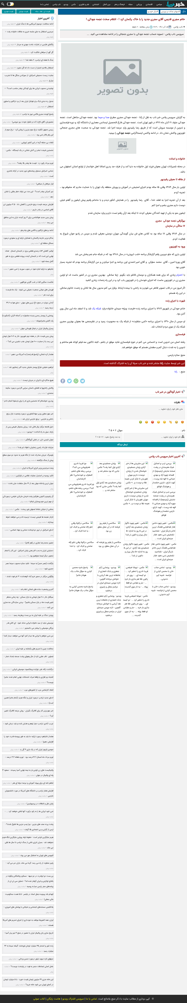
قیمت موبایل (23, 11)
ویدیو (66, 4)
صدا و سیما (103, 117)
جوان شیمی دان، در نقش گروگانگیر (39, 439)
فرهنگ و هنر (119, 4)
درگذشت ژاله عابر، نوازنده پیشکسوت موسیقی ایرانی (32, 669)
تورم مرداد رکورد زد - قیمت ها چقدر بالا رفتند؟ (35, 163)
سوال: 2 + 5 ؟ (115, 430)
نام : (183, 430)
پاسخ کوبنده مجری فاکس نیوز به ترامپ (37, 114)
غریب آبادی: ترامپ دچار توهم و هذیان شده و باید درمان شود (29, 723)
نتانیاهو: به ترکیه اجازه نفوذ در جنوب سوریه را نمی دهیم (31, 269)
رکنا (175, 371)
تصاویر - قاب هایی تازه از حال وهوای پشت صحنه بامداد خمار (29, 656)
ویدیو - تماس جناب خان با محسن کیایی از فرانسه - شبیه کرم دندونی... (163, 590)
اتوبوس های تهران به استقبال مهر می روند (36, 855)
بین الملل (106, 4)
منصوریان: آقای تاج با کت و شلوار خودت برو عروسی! (32, 121)
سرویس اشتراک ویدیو (73, 999)
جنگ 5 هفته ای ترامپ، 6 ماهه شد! (39, 60)
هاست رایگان (53, 999)
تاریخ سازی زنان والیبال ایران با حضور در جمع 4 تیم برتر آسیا (29, 933)
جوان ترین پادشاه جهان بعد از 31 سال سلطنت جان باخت (30, 483)
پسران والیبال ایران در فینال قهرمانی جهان (36, 328)
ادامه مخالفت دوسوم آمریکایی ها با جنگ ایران (34, 23)
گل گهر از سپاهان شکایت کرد (42, 52)
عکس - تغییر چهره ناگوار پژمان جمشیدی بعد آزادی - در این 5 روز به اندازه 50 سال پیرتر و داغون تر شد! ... (136, 549)
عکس (73, 4)
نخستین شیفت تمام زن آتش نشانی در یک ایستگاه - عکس (29, 150)
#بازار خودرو (153, 11)
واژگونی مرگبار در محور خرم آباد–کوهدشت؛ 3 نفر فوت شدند (30, 576)
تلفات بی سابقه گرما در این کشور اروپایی (37, 142)
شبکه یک (96, 309)
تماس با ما (44, 4)
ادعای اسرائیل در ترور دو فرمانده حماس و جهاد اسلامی (31, 529)
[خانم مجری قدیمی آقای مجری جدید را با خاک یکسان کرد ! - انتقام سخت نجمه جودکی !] (122, 77)
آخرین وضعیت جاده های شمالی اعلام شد (36, 589)
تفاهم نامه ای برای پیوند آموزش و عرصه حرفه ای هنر (32, 783)
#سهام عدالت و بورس (170, 11)
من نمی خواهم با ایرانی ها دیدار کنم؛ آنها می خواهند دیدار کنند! (28, 635)
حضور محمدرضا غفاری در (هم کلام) (39, 542)
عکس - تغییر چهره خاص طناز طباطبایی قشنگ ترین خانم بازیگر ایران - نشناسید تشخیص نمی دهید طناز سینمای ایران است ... (163, 551)
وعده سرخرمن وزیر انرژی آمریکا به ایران (37, 468)
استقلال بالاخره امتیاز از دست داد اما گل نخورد (35, 67)
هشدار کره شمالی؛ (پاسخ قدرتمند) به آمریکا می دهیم (32, 354)
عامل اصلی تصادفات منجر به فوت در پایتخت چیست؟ (32, 966)
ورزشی (139, 4)
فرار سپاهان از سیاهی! (44, 183)
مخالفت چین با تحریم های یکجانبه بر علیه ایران (34, 648)
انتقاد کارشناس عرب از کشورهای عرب (38, 690)
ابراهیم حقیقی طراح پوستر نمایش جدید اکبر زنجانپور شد (31, 367)
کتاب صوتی (39, 999)
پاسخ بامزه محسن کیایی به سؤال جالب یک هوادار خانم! (81, 588)
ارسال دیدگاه (122, 444)
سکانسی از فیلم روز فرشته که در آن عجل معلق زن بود (109, 544)
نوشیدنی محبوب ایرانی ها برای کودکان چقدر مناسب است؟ (30, 88)
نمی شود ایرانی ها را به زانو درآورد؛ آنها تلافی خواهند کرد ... (29, 811)
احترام (179, 275)
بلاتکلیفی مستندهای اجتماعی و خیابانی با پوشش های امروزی (29, 907)
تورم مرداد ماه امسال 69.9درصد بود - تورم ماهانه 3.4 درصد (30, 757)
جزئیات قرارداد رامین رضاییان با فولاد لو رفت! (35, 447)
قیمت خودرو (8, 11)
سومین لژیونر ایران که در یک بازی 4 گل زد (36, 749)
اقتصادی (149, 4)
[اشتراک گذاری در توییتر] (69, 383)
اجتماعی (95, 4)
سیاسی (159, 4)
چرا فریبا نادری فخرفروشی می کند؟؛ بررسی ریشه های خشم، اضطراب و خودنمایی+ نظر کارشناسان (81, 490)
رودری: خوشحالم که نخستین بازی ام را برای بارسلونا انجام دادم (28, 400)
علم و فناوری (84, 4)
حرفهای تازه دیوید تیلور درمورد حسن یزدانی (36, 958)
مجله (130, 4)
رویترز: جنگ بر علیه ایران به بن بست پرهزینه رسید (33, 615)
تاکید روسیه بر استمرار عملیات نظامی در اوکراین (34, 475)
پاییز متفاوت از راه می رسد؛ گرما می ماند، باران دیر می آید (30, 863)
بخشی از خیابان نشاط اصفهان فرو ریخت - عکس (34, 509)
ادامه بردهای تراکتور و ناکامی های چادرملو (37, 230)
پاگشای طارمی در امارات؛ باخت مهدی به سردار (35, 44)
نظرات (177, 402)
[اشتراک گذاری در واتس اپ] (76, 383)
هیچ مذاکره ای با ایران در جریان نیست (38, 380)
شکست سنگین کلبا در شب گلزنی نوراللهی (36, 282)
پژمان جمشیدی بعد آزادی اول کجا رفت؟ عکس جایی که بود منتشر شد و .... (108, 486)
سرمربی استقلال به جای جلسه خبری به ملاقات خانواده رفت (30, 31)
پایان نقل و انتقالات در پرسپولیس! (40, 803)
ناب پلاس (57, 4)
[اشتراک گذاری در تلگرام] (82, 383)
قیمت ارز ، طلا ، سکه (42, 11)
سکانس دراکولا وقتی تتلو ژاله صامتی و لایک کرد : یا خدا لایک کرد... (81, 546)
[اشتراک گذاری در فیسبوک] (63, 383)
